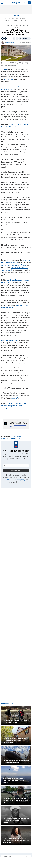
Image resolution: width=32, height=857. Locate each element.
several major (6, 265)
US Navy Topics (16, 15)
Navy (6, 69)
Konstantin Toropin (10, 42)
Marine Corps (8, 79)
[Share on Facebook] (14, 38)
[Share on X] (17, 38)
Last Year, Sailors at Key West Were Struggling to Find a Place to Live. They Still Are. (14, 405)
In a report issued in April (10, 340)
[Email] (19, 38)
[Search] (25, 2)
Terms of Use (10, 480)
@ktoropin (14, 398)
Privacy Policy (21, 480)
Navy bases (15, 265)
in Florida (23, 265)
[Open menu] (2, 2)
